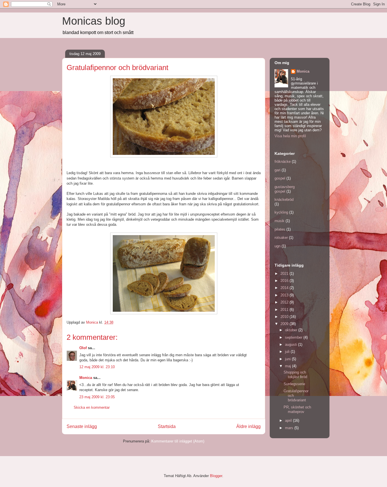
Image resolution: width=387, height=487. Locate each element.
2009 (285, 324)
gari (277, 170)
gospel (280, 178)
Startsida (167, 426)
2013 (285, 295)
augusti (291, 344)
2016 (285, 281)
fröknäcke (283, 161)
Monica (85, 378)
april (289, 420)
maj (288, 366)
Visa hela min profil (290, 136)
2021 (285, 273)
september (294, 337)
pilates (280, 229)
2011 (285, 309)
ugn (277, 246)
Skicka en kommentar (92, 407)
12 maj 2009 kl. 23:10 (97, 367)
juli (288, 351)
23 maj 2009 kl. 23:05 (97, 397)
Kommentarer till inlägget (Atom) (177, 441)
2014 (285, 288)
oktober (291, 330)
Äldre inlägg (248, 426)
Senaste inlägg (82, 426)
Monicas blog (93, 21)
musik (279, 221)
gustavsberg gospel (285, 189)
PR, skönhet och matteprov (297, 409)
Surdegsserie (294, 384)
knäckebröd (284, 199)
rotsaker (281, 237)
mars (289, 428)
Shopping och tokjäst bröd (295, 374)
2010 (285, 317)
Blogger (216, 476)
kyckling (281, 212)
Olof (83, 348)
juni (288, 359)
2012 (285, 302)
